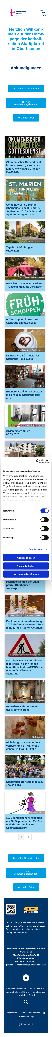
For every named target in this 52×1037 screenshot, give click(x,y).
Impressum (12, 1013)
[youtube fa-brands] (26, 977)
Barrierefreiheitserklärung (17, 992)
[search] (44, 14)
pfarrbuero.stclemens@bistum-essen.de (26, 965)
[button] (41, 10)
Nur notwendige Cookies (26, 574)
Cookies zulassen (26, 558)
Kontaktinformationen (16, 988)
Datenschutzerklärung (30, 1013)
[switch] (44, 519)
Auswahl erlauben (26, 566)
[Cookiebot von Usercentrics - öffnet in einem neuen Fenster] (37, 461)
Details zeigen (36, 549)
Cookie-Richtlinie (36, 988)
